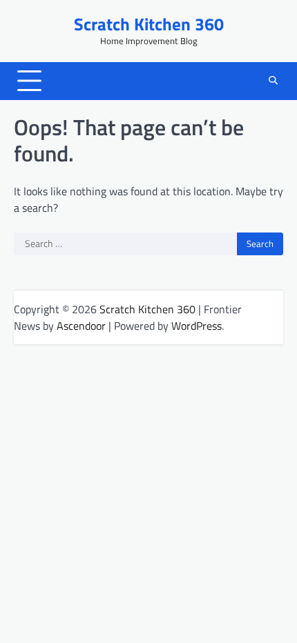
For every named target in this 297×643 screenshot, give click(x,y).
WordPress (196, 325)
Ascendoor (81, 325)
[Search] (272, 80)
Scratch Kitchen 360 (149, 23)
